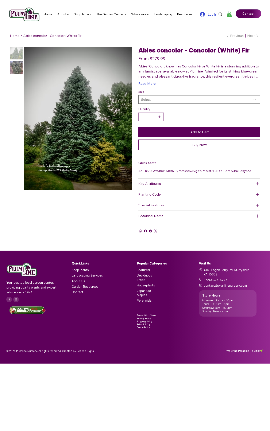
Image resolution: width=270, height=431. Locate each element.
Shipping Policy (144, 321)
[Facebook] (145, 231)
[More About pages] (68, 14)
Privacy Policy (144, 318)
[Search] (220, 14)
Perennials (144, 300)
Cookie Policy (143, 327)
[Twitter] (156, 231)
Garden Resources (85, 286)
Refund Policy (143, 324)
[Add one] (159, 117)
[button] (229, 14)
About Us (78, 281)
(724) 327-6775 (215, 280)
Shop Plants (80, 270)
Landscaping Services (87, 275)
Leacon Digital (85, 351)
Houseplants (146, 285)
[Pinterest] (150, 231)
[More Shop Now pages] (90, 14)
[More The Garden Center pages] (125, 14)
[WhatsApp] (140, 231)
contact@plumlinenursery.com (225, 285)
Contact (77, 292)
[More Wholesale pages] (148, 14)
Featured (143, 270)
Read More (147, 83)
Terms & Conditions (146, 315)
